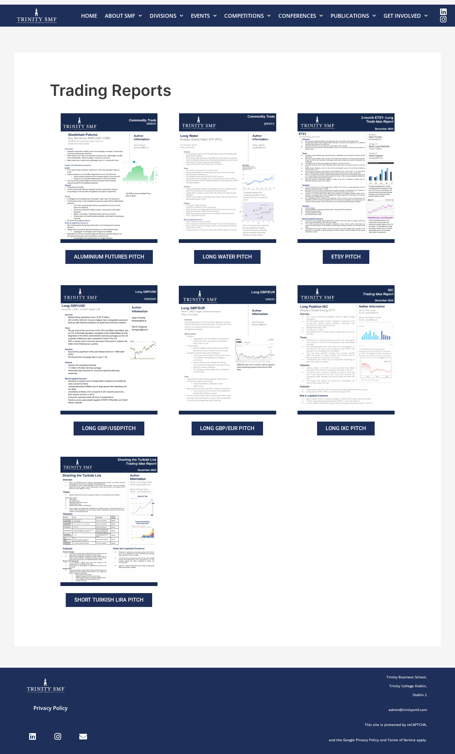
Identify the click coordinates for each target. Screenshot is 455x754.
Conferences (297, 15)
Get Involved (402, 15)
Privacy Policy (50, 707)
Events (200, 15)
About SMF (120, 15)
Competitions (244, 15)
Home (89, 15)
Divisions (163, 15)
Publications (350, 15)
